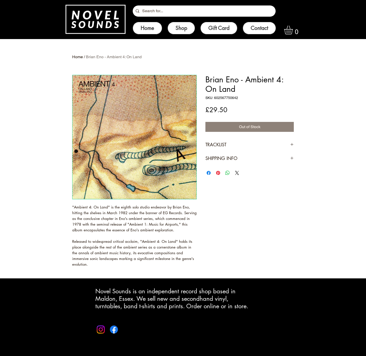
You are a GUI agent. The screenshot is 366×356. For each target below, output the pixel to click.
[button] (293, 30)
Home (77, 56)
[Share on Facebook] (209, 173)
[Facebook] (114, 329)
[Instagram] (100, 329)
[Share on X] (237, 173)
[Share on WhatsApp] (228, 173)
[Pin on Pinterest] (218, 173)
